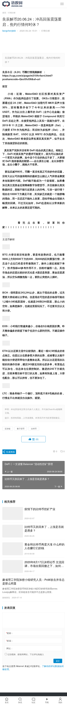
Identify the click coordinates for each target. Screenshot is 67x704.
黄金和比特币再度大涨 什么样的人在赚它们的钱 (44, 546)
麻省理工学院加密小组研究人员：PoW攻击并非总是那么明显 (33, 581)
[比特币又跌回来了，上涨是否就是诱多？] (12, 531)
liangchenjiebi (9, 30)
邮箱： (9, 640)
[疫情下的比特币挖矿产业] (12, 513)
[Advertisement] (30, 43)
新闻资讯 (6, 597)
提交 (58, 660)
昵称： (9, 633)
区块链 (7, 428)
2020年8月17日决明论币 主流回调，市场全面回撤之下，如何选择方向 (44, 564)
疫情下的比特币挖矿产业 (39, 509)
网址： (9, 648)
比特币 (34, 428)
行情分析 (45, 30)
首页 (4, 12)
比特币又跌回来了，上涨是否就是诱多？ (44, 528)
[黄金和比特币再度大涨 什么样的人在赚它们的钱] (12, 548)
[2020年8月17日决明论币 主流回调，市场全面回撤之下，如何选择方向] (12, 566)
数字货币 (20, 428)
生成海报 (10, 451)
